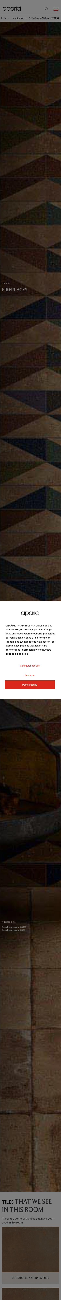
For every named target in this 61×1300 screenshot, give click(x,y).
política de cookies (17, 653)
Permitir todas (29, 684)
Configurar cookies (30, 665)
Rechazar (30, 675)
